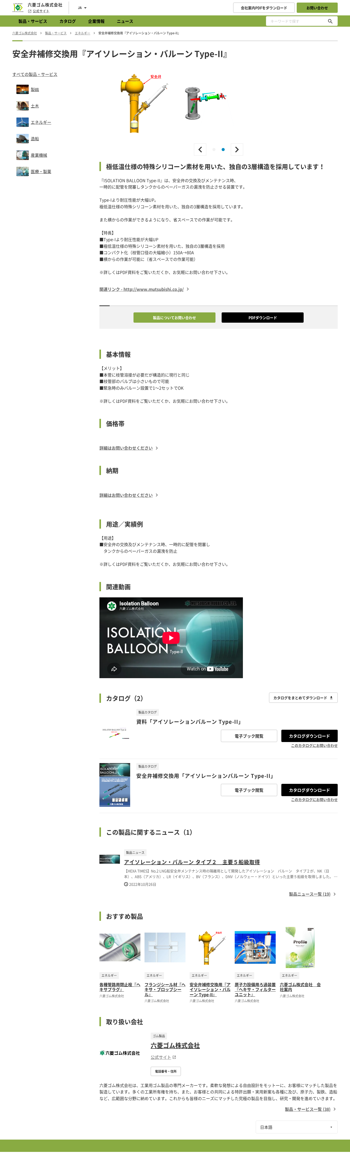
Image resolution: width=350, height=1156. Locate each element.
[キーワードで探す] (330, 21)
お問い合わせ (317, 7)
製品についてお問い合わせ (174, 317)
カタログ (67, 21)
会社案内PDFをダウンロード (264, 7)
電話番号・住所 (166, 1071)
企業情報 (96, 21)
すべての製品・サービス (34, 74)
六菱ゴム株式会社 (175, 1045)
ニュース (125, 21)
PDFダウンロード (263, 317)
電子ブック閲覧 (249, 736)
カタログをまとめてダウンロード (300, 697)
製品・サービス (32, 21)
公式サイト (41, 11)
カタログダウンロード (309, 736)
